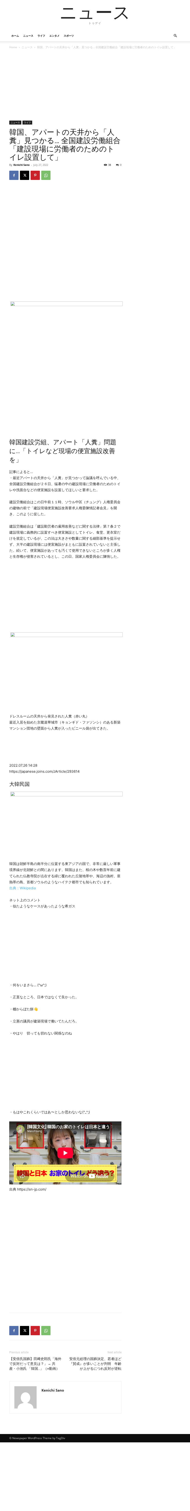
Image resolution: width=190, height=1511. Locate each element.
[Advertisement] (65, 86)
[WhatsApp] (46, 175)
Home (13, 47)
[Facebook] (14, 175)
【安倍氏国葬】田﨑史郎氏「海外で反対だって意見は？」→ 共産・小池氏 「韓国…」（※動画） (35, 1364)
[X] (24, 175)
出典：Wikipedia (22, 888)
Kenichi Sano (21, 164)
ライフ (41, 35)
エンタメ (54, 35)
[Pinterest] (35, 175)
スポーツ (69, 35)
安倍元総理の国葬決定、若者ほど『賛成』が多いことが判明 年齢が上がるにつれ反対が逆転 (95, 1364)
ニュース (28, 35)
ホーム (15, 35)
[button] (175, 36)
